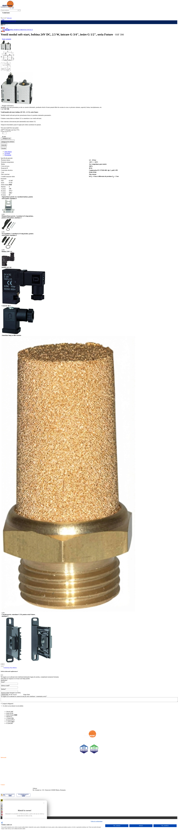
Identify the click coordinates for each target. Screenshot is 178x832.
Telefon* (3, 689)
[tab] (8, 151)
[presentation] (2, 664)
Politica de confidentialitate (9, 763)
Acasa (5, 29)
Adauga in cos (6, 138)
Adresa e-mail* (5, 685)
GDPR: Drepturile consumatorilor (11, 776)
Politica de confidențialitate (96, 821)
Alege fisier (26, 694)
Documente (21, 29)
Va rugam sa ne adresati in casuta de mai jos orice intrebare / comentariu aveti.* (24, 696)
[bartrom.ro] (7, 8)
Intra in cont (5, 15)
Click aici (9, 18)
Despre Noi (12, 29)
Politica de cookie (6, 765)
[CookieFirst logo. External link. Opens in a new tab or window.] (2, 823)
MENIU (3, 24)
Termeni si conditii (6, 761)
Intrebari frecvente (6, 767)
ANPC (3, 771)
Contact (29, 29)
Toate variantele (6, 39)
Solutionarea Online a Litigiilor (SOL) (12, 774)
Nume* (3, 682)
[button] (1, 666)
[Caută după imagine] (171, 11)
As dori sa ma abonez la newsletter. (13, 706)
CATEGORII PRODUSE (8, 21)
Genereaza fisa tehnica (10, 667)
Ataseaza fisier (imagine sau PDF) (11, 693)
